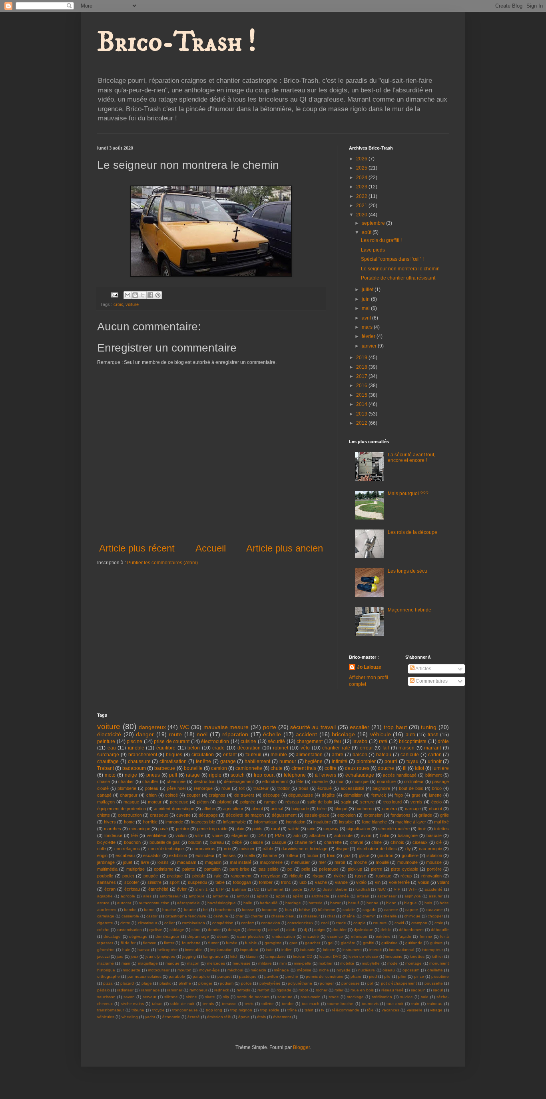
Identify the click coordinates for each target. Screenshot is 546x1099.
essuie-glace (317, 815)
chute (277, 768)
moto (110, 775)
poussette (433, 983)
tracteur (261, 788)
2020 (362, 215)
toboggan (242, 882)
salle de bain (319, 801)
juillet (368, 289)
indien (287, 949)
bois (428, 903)
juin (366, 299)
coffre (331, 768)
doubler (340, 929)
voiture (132, 304)
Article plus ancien (284, 548)
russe (360, 875)
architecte (320, 896)
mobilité (347, 963)
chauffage (108, 761)
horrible (150, 821)
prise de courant (171, 741)
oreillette (435, 970)
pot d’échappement (399, 983)
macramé (105, 963)
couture (380, 923)
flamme (270, 855)
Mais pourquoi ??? (408, 493)
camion (219, 768)
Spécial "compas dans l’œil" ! (392, 259)
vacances (390, 1010)
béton (193, 748)
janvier (370, 346)
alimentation (309, 754)
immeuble (194, 949)
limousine (394, 956)
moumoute (407, 862)
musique (360, 781)
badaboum (134, 768)
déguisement (284, 815)
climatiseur (147, 923)
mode (392, 963)
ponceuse (350, 983)
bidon (391, 903)
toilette (267, 1003)
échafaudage (359, 775)
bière (322, 808)
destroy (254, 929)
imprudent (249, 949)
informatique (265, 821)
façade (405, 936)
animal (277, 808)
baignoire (381, 788)
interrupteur (432, 949)
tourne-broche (340, 1003)
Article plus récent (137, 548)
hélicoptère (167, 949)
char (239, 916)
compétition (222, 923)
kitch (234, 956)
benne (373, 903)
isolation (434, 855)
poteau (151, 788)
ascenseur (387, 896)
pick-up (355, 869)
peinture (106, 741)
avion (366, 835)
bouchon (132, 842)
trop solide (270, 1010)
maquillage (148, 963)
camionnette (248, 768)
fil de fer (128, 943)
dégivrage (138, 936)
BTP (220, 889)
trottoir (283, 788)
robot (303, 990)
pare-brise (239, 869)
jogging (189, 956)
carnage (413, 808)
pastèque (248, 976)
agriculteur (233, 808)
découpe (271, 795)
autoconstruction (154, 903)
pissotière (440, 976)
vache (321, 882)
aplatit (262, 896)
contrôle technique (166, 848)
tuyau (412, 761)
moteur (154, 801)
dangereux (152, 727)
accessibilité (352, 788)
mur (340, 781)
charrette (333, 842)
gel (330, 943)
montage (413, 963)
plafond (224, 801)
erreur (366, 748)
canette (391, 909)
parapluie (201, 976)
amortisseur (170, 896)
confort (247, 923)
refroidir (243, 990)
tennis (208, 1003)
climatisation (173, 761)
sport (174, 882)
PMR (280, 835)
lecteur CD (302, 956)
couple (359, 923)
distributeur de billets (377, 848)
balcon (360, 754)
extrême (383, 936)
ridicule (296, 875)
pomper (327, 983)
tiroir (422, 828)
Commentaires (431, 681)
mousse (434, 862)
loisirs (163, 862)
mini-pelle (302, 963)
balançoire (408, 835)
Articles (422, 668)
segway (331, 828)
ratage (193, 775)
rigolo (215, 775)
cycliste (155, 929)
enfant (230, 754)
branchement (142, 754)
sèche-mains (132, 1003)
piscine (134, 741)
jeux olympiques (160, 956)
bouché (169, 909)
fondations (400, 815)
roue (225, 788)
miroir (340, 862)
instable (346, 821)
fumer (213, 943)
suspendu (197, 882)
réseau (292, 801)
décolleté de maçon (244, 815)
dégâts (328, 795)
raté (383, 741)
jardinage (106, 862)
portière (434, 869)
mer (322, 862)
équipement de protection (121, 808)
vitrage (436, 1010)
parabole (177, 976)
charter (257, 916)
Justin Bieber (335, 889)
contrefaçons (127, 848)
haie (126, 949)
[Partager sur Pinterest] (158, 295)
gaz (347, 855)
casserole (130, 916)
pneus (153, 775)
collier (169, 923)
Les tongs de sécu (407, 571)
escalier (359, 727)
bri (205, 909)
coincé (171, 795)
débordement (411, 929)
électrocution (215, 741)
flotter (169, 943)
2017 (362, 376)
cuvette (183, 815)
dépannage (198, 936)
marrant (432, 748)
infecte (329, 949)
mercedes (216, 963)
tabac (157, 1003)
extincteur (205, 855)
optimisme (163, 869)
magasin (213, 862)
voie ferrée (399, 882)
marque (172, 963)
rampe (270, 801)
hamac (143, 949)
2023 (362, 187)
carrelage (105, 916)
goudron (385, 855)
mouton (184, 970)
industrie (307, 949)
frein (331, 855)
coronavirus (203, 848)
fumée (231, 943)
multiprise (135, 869)
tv (322, 1010)
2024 (362, 177)
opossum (411, 970)
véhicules (105, 1017)
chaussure (139, 761)
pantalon (212, 869)
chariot (435, 808)
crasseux (159, 815)
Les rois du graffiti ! (381, 240)
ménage (281, 970)
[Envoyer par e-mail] (128, 295)
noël (202, 734)
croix (118, 304)
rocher (321, 990)
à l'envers (325, 775)
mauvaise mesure (226, 727)
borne (149, 909)
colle (101, 848)
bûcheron (326, 909)
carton (435, 754)
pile (387, 976)
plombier (366, 761)
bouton (194, 842)
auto (410, 734)
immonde (174, 821)
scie (311, 828)
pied (373, 976)
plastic (165, 983)
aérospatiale (188, 903)
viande (341, 882)
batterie (316, 903)
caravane (434, 909)
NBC (381, 889)
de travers (244, 795)
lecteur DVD (330, 956)
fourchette (191, 943)
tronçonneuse (185, 1010)
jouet (127, 862)
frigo (399, 795)
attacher (317, 835)
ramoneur (198, 990)
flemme (149, 943)
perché (291, 976)
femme (426, 936)
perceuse (179, 801)
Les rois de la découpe (412, 532)
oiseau (389, 970)
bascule (434, 835)
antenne (220, 896)
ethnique (359, 936)
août (367, 232)
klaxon (252, 956)
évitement (282, 1017)
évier (182, 889)
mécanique (139, 828)
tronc (286, 882)
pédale (198, 875)
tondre (288, 1003)
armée (343, 896)
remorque (203, 788)
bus (288, 909)
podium (226, 983)
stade (334, 997)
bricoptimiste (412, 741)
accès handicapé (399, 775)
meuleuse (242, 963)
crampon (419, 923)
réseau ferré (392, 990)
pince (419, 976)
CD (256, 889)
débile (386, 929)
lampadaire (275, 956)
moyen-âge (209, 970)
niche (324, 970)
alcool (257, 808)
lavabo (360, 741)
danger (145, 734)
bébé (237, 842)
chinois (397, 842)
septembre (374, 223)
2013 (362, 414)
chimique (412, 916)
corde (341, 923)
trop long (214, 1010)
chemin (369, 916)
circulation (202, 754)
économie (171, 1017)
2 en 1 (201, 889)
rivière (340, 875)
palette (188, 869)
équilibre (165, 748)
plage (146, 983)
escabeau (125, 855)
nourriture (386, 781)
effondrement (275, 781)
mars (368, 327)
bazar (335, 903)
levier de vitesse (363, 956)
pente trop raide (212, 828)
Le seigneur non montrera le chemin (400, 269)
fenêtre (203, 761)
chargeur (128, 795)
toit (242, 788)
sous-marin (311, 997)
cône (196, 929)
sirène (191, 997)
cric (227, 848)
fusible (251, 943)
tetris (249, 1003)
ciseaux (420, 842)
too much (310, 1003)
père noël (176, 788)
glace (364, 855)
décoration (249, 748)
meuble (279, 754)
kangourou (213, 956)
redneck (221, 990)
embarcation (283, 936)
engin (102, 855)
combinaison (193, 923)
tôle (370, 1010)
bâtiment (433, 775)
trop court (264, 775)
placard (127, 983)
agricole (128, 896)
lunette (435, 795)
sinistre (154, 882)
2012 (362, 423)
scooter (131, 882)
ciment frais (303, 768)
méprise (304, 970)
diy (408, 848)
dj (305, 929)
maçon (193, 963)
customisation (129, 929)
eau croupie (430, 848)
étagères (240, 835)
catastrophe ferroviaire (185, 916)
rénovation (431, 875)
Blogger (301, 1047)
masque (131, 801)
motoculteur (158, 970)
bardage (293, 903)
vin (378, 882)
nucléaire (366, 970)
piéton (203, 801)
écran (110, 889)
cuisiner (247, 848)
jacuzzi (103, 956)
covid (399, 923)
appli (280, 896)
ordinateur (414, 781)
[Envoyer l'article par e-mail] (114, 294)
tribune (138, 1010)
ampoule (197, 896)
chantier (126, 781)
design (234, 929)
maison (406, 748)
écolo (436, 801)
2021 (362, 205)
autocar (124, 903)
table (220, 882)
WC (184, 727)
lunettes (417, 956)
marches (112, 828)
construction (130, 815)
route (175, 734)
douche (386, 768)
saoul (438, 990)
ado (297, 835)
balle (247, 903)
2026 (362, 159)
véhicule (380, 734)
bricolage (343, 734)
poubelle (105, 875)
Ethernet (275, 889)
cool (325, 923)
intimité (339, 761)
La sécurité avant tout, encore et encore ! (411, 457)
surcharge (108, 754)
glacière (348, 943)
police (246, 983)
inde (270, 949)
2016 (362, 385)
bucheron (364, 808)
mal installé (240, 862)
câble (268, 848)
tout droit (395, 1003)
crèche (103, 929)
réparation (235, 734)
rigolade (284, 990)
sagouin (418, 990)
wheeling (130, 1017)
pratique (175, 875)
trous (304, 788)
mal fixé (441, 821)
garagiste (273, 943)
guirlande (413, 943)
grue (416, 795)
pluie (239, 828)
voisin (423, 882)
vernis (416, 801)
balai (384, 835)
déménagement (239, 781)
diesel (273, 929)
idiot (419, 768)
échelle (272, 734)
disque (342, 848)
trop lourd (392, 801)
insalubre (322, 821)
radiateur (125, 990)
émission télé (219, 1017)
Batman (239, 889)
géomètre (106, 949)
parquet (224, 976)
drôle (443, 741)
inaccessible (203, 821)
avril (367, 318)
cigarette (105, 923)
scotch (238, 775)
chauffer (150, 781)
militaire (265, 963)
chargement (310, 741)
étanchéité (158, 889)
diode (291, 929)
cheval (356, 842)
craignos (217, 795)
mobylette (371, 963)
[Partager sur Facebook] (150, 295)
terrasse (229, 1003)
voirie (217, 835)
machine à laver (410, 821)
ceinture (220, 916)
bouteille (193, 768)
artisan (363, 896)
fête (299, 781)
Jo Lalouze (369, 667)
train (415, 1003)
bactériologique (221, 903)
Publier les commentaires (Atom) (162, 562)
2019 (362, 357)
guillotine (389, 943)
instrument (352, 949)
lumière (440, 768)
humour (287, 761)
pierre (376, 869)
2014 (362, 404)
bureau (217, 842)
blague (410, 903)
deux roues (357, 768)
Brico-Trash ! (176, 42)
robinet (280, 748)
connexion (270, 923)
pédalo (103, 990)
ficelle (249, 855)
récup (406, 875)
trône (292, 1010)
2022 (362, 196)
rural (275, 828)
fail (386, 748)
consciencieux (300, 923)
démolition (353, 795)
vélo (305, 748)
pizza (108, 983)
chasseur (311, 916)
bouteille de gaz (164, 842)
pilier (402, 976)
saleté (293, 828)
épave (244, 1017)
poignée (247, 801)
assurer (435, 896)
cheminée (176, 781)
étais (261, 1017)
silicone (171, 997)
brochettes (225, 909)
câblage (176, 929)
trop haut (395, 727)
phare (356, 976)
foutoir (313, 855)
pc (289, 869)
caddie (349, 909)
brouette (269, 909)
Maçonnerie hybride (409, 610)
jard (120, 956)
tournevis (370, 1003)
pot (370, 983)
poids (257, 828)
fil (405, 768)
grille (444, 815)
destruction (204, 781)
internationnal (401, 949)
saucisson (106, 997)
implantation (221, 949)
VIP (397, 889)
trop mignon (241, 1010)
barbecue (164, 768)
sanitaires (106, 882)
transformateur (110, 1010)
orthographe (108, 976)
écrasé (193, 1017)
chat (331, 916)
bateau (383, 754)
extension (373, 815)
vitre (199, 835)
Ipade (296, 889)
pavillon (271, 976)
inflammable (234, 821)
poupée (150, 875)
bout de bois (411, 788)
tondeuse (113, 835)
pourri (391, 761)
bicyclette (106, 842)
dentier (214, 929)
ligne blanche (374, 821)
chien (151, 795)
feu (337, 741)
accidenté (433, 889)
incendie (320, 781)
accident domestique (174, 808)
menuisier (300, 862)
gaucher (312, 943)
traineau (434, 1003)
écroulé (324, 788)
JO (312, 889)
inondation (295, 821)
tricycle (158, 1010)
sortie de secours (253, 997)
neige (131, 775)
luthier (437, 956)
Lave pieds (373, 250)
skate (210, 997)
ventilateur (157, 835)
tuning (428, 727)
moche (360, 862)
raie (217, 875)
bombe (130, 909)
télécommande (345, 1010)
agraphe (105, 896)
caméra (389, 808)
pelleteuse (329, 869)
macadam (186, 862)
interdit (375, 949)
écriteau (132, 889)
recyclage (270, 875)
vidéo (361, 882)
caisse (256, 842)
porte (269, 727)
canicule (410, 754)
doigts (319, 929)
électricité (109, 734)
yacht (150, 1017)
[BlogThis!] (135, 295)
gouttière (410, 855)
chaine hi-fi (305, 842)
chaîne (348, 916)
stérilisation (382, 997)
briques (174, 754)
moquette (131, 970)
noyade (344, 970)
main (126, 963)
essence (335, 936)
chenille (390, 916)
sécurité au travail (313, 727)
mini (283, 963)
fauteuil (253, 754)
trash (433, 734)
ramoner (174, 990)
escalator (152, 855)
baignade (300, 808)
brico (437, 788)
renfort (263, 990)
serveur (149, 997)
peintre (182, 828)
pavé (163, 828)
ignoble (136, 748)
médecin (258, 970)
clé (439, 842)
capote (411, 909)
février (369, 336)
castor (151, 916)
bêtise (304, 909)
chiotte (103, 815)
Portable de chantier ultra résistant (398, 278)
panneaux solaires (144, 976)
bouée (190, 909)
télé (134, 835)
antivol (243, 896)
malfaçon (106, 801)
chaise (103, 781)
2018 (362, 367)
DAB (261, 835)
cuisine (248, 741)
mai (366, 308)
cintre (125, 923)
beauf (353, 903)
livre (145, 862)
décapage (208, 815)
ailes (147, 896)
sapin (346, 801)
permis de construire (324, 976)
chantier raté (336, 748)
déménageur (167, 936)
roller (339, 990)
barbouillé (269, 903)
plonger (205, 983)
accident (306, 734)
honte (129, 821)
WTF (413, 889)
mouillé (382, 862)
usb (303, 882)
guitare (436, 943)
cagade (370, 909)
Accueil (210, 548)
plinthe (185, 983)
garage (228, 761)
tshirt (309, 1010)
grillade (425, 815)
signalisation (358, 828)
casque (279, 842)
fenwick (378, 795)
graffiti (368, 943)
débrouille (440, 929)
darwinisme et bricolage (304, 848)
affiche (208, 808)
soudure (285, 997)
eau (112, 748)
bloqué (341, 808)
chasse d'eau (283, 916)
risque (319, 875)
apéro (298, 896)
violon (181, 835)
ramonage (150, 990)
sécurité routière (394, 828)
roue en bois (362, 990)
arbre (337, 754)
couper (193, 795)
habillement (257, 761)
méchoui (235, 970)
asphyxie (413, 896)
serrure (367, 801)
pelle (305, 869)
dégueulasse (300, 795)
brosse (248, 909)
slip (226, 997)
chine (376, 842)
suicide (406, 997)
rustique (383, 875)
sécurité (276, 741)
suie (424, 997)
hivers (110, 821)
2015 (362, 395)
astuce (103, 903)
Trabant (105, 768)
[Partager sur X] (143, 295)
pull (173, 775)
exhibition (178, 855)
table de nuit (182, 1003)
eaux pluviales (250, 936)
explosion (346, 815)
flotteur (292, 855)
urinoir (435, 761)
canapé (104, 795)
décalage (112, 936)
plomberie (127, 788)
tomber (266, 882)
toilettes (441, 828)
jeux (134, 956)
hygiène (314, 761)
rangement (241, 875)
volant (443, 882)
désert (223, 936)
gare (293, 943)
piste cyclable (404, 869)
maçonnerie (271, 862)
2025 (362, 168)
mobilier (326, 963)
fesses (229, 855)
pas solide (269, 869)
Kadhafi (362, 889)
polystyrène (270, 983)
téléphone (295, 775)
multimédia (107, 869)
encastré (311, 936)
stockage (355, 997)
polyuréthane (300, 983)
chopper (435, 916)
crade (218, 748)
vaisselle (414, 1010)
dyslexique (363, 929)
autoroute (343, 835)
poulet (128, 875)
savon (129, 997)
